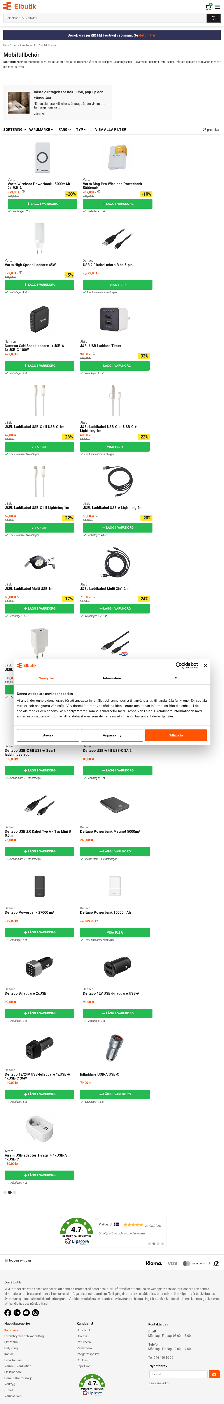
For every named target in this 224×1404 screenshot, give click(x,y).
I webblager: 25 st (21, 211)
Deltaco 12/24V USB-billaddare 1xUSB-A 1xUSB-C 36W (37, 1076)
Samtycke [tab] (46, 678)
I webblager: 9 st (96, 1020)
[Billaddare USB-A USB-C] (115, 1048)
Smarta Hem (13, 1360)
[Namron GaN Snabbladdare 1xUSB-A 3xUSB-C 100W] (39, 319)
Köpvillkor (83, 1366)
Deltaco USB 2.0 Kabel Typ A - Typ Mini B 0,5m (38, 833)
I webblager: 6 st (18, 1101)
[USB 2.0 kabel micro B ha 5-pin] (117, 238)
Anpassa (109, 735)
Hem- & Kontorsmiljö (24, 45)
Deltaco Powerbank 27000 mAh (30, 912)
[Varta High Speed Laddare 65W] (6, 223)
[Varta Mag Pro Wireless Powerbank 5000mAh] (84, 142)
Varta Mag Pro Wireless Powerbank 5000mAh (112, 186)
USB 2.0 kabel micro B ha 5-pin (108, 265)
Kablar (8, 1354)
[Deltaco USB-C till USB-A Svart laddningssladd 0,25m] (115, 643)
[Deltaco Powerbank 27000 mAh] (39, 886)
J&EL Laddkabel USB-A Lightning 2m (112, 508)
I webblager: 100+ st (95, 616)
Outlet (8, 1390)
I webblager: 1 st (18, 1182)
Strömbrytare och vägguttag (24, 1336)
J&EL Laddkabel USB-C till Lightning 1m (37, 508)
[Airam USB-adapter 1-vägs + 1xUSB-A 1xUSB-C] (39, 1129)
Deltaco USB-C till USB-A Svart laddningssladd (30, 752)
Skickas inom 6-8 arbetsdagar (25, 778)
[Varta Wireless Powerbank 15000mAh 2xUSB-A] (9, 142)
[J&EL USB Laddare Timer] (81, 304)
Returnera (84, 1342)
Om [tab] (177, 678)
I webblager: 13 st (93, 1101)
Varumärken (13, 1396)
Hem (6, 45)
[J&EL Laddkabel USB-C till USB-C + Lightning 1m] (81, 385)
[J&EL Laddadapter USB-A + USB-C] (6, 628)
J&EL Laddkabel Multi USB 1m (29, 589)
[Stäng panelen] (205, 665)
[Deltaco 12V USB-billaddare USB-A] (117, 967)
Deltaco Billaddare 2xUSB (25, 993)
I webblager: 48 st (96, 535)
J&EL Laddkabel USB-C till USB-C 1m (34, 427)
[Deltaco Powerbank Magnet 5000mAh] (115, 805)
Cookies (82, 1360)
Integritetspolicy (88, 1354)
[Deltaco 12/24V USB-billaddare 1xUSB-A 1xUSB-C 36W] (39, 1048)
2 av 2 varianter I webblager (24, 454)
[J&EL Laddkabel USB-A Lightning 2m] (84, 466)
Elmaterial (11, 1342)
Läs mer (39, 113)
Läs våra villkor (159, 1383)
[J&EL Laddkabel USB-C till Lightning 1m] (6, 466)
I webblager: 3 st (18, 373)
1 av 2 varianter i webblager (102, 292)
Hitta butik (84, 1330)
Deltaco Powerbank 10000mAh (105, 912)
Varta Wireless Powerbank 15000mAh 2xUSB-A (39, 186)
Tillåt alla (176, 735)
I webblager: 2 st (18, 1020)
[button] (23, 191)
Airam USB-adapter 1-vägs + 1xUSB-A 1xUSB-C (36, 1157)
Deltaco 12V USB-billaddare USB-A (111, 993)
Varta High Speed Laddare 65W (30, 265)
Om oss (82, 1336)
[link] (112, 1231)
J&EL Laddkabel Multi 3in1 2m (104, 589)
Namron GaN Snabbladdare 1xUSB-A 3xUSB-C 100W (34, 348)
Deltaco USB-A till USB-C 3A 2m (109, 750)
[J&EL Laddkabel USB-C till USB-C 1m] (6, 385)
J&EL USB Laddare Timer (100, 346)
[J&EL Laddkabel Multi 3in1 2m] (81, 547)
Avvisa (48, 735)
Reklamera (84, 1348)
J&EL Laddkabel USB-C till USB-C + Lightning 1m (108, 429)
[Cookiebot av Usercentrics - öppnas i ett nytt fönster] (179, 665)
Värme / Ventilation (17, 1366)
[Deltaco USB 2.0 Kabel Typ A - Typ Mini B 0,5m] (39, 805)
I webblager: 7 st (18, 939)
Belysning (11, 1348)
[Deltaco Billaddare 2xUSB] (39, 967)
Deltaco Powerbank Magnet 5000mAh (111, 831)
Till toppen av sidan (17, 1260)
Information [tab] (112, 678)
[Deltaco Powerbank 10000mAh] (115, 886)
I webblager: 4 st (96, 211)
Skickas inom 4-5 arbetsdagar (100, 859)
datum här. (147, 35)
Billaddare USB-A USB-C (99, 1074)
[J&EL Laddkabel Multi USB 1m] (6, 547)
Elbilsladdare (13, 1372)
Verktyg (9, 1384)
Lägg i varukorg (45, 203)
